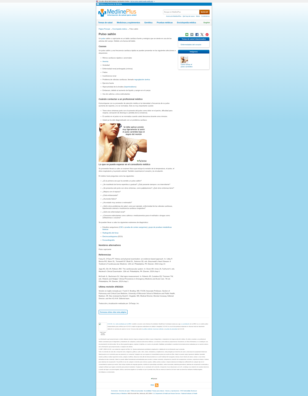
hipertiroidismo (130, 87)
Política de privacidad (137, 391)
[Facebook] (197, 34)
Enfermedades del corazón (191, 45)
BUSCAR (204, 12)
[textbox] (181, 12)
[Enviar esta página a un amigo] (187, 34)
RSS (152, 385)
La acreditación (185, 324)
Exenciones (114, 391)
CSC (121, 227)
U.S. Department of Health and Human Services (166, 393)
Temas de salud (105, 23)
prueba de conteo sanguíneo (136, 227)
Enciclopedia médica (186, 23)
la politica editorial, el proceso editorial (152, 329)
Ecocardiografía (109, 240)
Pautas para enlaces (158, 391)
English (207, 22)
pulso (103, 38)
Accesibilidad (147, 391)
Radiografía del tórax (111, 233)
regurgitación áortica (142, 79)
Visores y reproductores (172, 391)
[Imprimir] (192, 34)
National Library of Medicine (119, 393)
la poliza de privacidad (171, 329)
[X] (202, 34)
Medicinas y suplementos (128, 23)
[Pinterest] (207, 34)
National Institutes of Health (189, 393)
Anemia (105, 61)
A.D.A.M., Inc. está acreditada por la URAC (120, 324)
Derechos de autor (124, 391)
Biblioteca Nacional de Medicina (111, 4)
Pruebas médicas (165, 23)
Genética (148, 23)
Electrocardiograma (110, 236)
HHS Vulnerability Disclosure (188, 391)
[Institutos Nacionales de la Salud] (98, 4)
